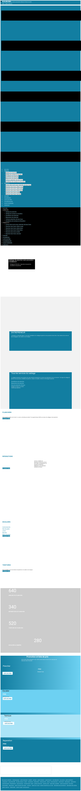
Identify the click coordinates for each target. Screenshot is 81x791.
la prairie (62, 780)
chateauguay (15, 780)
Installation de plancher (17, 381)
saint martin (5, 787)
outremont (26, 787)
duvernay (11, 785)
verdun (34, 780)
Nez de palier (6, 529)
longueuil (5, 781)
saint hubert (40, 780)
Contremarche (6, 527)
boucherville (11, 781)
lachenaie (67, 781)
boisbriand (27, 783)
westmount (48, 780)
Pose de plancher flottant (18, 385)
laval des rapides (54, 783)
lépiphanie (13, 783)
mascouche (42, 781)
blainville (36, 781)
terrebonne (55, 780)
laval (25, 781)
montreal (61, 781)
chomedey (5, 785)
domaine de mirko (71, 785)
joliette (9, 780)
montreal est (54, 781)
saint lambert (69, 780)
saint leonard (23, 780)
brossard (4, 780)
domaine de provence (60, 785)
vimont (29, 785)
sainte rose (46, 783)
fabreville (12, 787)
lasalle (30, 780)
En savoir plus (6, 418)
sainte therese (38, 783)
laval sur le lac (36, 785)
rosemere (30, 781)
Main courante (6, 534)
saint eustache (64, 783)
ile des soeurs (20, 781)
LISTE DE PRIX (7, 673)
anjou (48, 781)
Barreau (4, 532)
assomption (19, 783)
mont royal (19, 787)
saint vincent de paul (20, 785)
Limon (4, 530)
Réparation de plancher (17, 383)
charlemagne (5, 783)
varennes (73, 781)
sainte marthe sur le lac (46, 785)
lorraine (71, 783)
